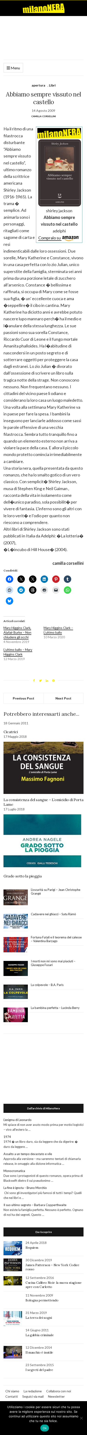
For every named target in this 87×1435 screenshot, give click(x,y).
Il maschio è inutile (39, 1352)
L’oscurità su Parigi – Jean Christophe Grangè (55, 891)
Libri (52, 85)
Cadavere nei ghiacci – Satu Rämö (54, 914)
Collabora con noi (58, 1391)
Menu (15, 68)
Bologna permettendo (42, 1300)
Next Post (63, 698)
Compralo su (49, 237)
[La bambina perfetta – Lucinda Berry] (15, 1015)
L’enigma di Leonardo (17, 1120)
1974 (7, 1137)
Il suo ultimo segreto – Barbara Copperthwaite (34, 1205)
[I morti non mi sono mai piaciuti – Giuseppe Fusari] (15, 968)
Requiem (32, 1248)
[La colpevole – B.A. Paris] (15, 992)
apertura (38, 85)
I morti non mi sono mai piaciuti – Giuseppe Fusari (53, 963)
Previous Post (23, 698)
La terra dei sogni (39, 1318)
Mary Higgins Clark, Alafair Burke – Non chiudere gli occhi (17, 632)
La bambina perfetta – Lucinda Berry (55, 1008)
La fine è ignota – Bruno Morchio (25, 1188)
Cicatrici (10, 731)
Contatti (11, 1396)
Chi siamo (12, 1391)
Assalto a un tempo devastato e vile (27, 1154)
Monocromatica (14, 1171)
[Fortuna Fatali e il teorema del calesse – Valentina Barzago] (15, 944)
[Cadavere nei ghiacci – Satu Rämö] (15, 921)
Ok (45, 1428)
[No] (81, 1418)
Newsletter (56, 1396)
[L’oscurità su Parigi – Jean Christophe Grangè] (15, 897)
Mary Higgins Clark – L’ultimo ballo (58, 630)
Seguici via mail (33, 1396)
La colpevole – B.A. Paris (47, 985)
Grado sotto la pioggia (22, 876)
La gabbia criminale (40, 1335)
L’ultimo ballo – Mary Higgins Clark (17, 652)
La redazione (33, 1391)
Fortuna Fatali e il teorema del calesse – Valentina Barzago (56, 939)
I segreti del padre (39, 1370)
